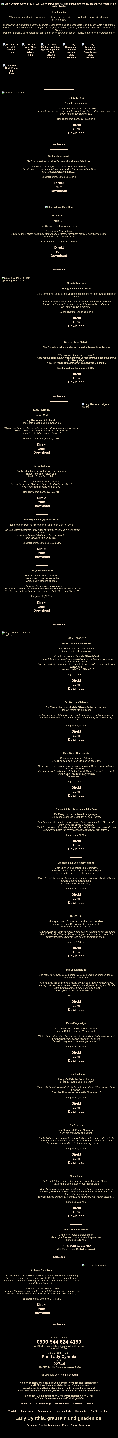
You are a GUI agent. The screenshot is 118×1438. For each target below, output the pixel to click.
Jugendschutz (63, 1411)
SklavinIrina (30, 53)
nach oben (59, 144)
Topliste (12, 1411)
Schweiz (73, 1375)
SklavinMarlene (50, 56)
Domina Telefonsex (49, 1425)
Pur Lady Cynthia (59, 1356)
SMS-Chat (91, 1403)
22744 (59, 1364)
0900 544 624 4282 (76, 1246)
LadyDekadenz (90, 56)
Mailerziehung (43, 1403)
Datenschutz (44, 1411)
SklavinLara (11, 51)
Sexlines (77, 1403)
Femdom (32, 1425)
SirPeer (11, 72)
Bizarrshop (85, 1425)
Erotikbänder (62, 1403)
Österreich (60, 1375)
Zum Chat (26, 1403)
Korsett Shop (69, 1425)
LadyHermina (71, 56)
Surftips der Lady (100, 1411)
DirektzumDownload (76, 129)
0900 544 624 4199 (59, 1342)
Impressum (27, 1411)
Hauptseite (81, 1411)
